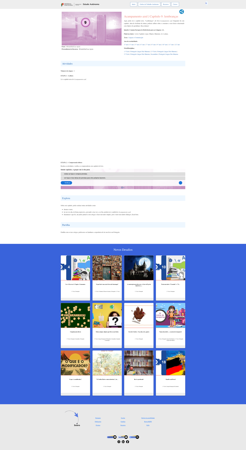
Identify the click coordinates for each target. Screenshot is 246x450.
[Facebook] (127, 441)
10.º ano (164, 44)
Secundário (154, 54)
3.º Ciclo (126, 54)
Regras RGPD (148, 421)
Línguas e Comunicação (135, 37)
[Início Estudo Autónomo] (71, 4)
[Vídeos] (123, 437)
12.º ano (177, 44)
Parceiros (123, 425)
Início (133, 4)
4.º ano (131, 44)
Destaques (98, 418)
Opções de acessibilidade (148, 418)
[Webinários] (112, 437)
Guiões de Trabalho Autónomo (149, 4)
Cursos (175, 4)
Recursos (166, 4)
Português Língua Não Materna (140, 51)
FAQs (147, 425)
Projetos (98, 425)
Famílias (123, 421)
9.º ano (159, 44)
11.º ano (171, 44)
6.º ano (142, 44)
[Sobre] (73, 419)
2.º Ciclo (153, 51)
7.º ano (148, 44)
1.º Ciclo (126, 51)
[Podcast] (134, 437)
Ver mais (180, 399)
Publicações (98, 421)
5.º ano (137, 44)
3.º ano (126, 44)
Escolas (123, 418)
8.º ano (153, 44)
